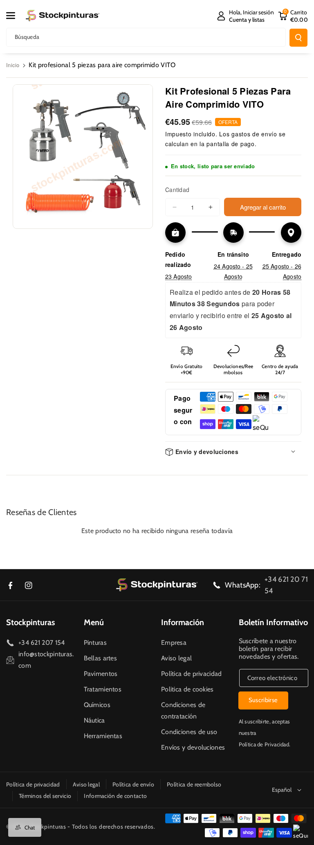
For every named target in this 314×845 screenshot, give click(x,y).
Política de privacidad (191, 674)
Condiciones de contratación (183, 710)
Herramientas (103, 736)
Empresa (173, 642)
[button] (15, 16)
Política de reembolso (194, 784)
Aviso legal (176, 658)
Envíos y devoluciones (193, 747)
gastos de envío (254, 134)
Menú (94, 622)
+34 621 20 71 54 (286, 585)
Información (182, 622)
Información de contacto (115, 796)
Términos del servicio (45, 796)
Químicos (97, 705)
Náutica (94, 720)
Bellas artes (100, 658)
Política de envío (133, 784)
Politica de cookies (187, 689)
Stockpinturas (30, 622)
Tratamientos (103, 689)
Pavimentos (101, 674)
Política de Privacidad (264, 744)
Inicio (13, 65)
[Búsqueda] (298, 38)
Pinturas (95, 642)
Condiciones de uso (189, 732)
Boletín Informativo (273, 622)
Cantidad (177, 189)
